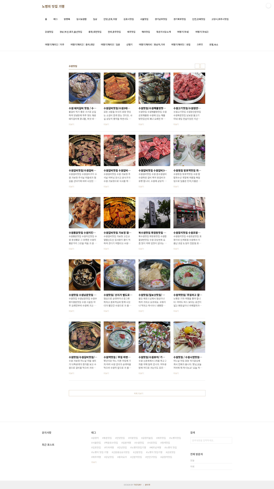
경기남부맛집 (161, 19)
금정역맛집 (167, 457)
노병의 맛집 (171, 447)
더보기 (94, 462)
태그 (55, 19)
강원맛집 (49, 31)
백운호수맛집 (112, 442)
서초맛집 (153, 442)
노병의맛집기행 (139, 447)
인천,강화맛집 (198, 19)
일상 (95, 19)
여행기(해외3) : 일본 (110, 44)
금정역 (96, 437)
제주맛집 (131, 31)
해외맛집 (146, 31)
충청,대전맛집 (94, 31)
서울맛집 (144, 19)
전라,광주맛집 (114, 31)
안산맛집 (123, 447)
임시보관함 (81, 19)
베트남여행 (156, 447)
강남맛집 (110, 457)
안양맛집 (121, 437)
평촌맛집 (108, 437)
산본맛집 (138, 452)
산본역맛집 (137, 457)
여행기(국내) (183, 31)
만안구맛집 (152, 457)
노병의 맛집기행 (154, 452)
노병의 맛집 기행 (53, 6)
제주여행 (97, 457)
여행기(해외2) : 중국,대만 (83, 44)
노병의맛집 (176, 437)
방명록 (67, 19)
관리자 (147, 484)
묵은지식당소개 (163, 31)
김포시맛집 (129, 19)
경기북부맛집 (179, 19)
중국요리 (123, 457)
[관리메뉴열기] (268, 5)
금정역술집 (148, 437)
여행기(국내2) (202, 31)
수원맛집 (140, 442)
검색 (229, 440)
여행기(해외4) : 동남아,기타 (152, 44)
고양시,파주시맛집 (220, 19)
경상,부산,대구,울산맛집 (71, 31)
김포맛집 (97, 447)
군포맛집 (171, 452)
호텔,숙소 (213, 44)
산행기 (129, 44)
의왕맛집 (134, 437)
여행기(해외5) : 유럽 (180, 44)
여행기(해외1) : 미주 (54, 44)
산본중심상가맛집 (121, 452)
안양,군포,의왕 (110, 19)
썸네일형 (197, 66)
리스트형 (202, 66)
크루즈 (200, 44)
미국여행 (110, 447)
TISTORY (137, 484)
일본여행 (127, 442)
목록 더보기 (138, 393)
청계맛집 (166, 442)
